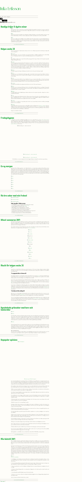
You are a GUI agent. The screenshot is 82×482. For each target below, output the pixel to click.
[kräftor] (12, 86)
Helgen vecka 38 (8, 49)
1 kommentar (21, 215)
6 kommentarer (22, 44)
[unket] (30, 254)
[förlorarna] (30, 229)
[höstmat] (12, 311)
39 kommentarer (21, 434)
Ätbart (18, 215)
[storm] (30, 258)
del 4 (34, 227)
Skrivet (18, 260)
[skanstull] (12, 104)
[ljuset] (12, 176)
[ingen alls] (30, 248)
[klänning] (12, 91)
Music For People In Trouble (37, 298)
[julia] (12, 28)
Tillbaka (5, 20)
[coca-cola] (30, 231)
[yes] (12, 267)
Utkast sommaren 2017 (10, 220)
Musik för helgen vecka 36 (12, 266)
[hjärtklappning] (30, 252)
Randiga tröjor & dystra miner (14, 27)
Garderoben (18, 44)
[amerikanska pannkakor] (15, 197)
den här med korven (14, 123)
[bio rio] (12, 95)
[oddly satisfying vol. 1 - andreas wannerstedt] (30, 154)
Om (0, 16)
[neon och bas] (30, 233)
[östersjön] (30, 256)
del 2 (30, 227)
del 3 (32, 227)
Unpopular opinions (9, 340)
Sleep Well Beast (22, 294)
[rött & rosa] (13, 53)
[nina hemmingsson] (30, 359)
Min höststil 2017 (8, 439)
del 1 (28, 227)
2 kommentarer (21, 335)
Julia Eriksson (10, 8)
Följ (2, 16)
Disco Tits (38, 275)
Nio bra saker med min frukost (14, 196)
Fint (18, 161)
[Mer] (1, 19)
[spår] (30, 250)
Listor (18, 434)
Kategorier (8, 16)
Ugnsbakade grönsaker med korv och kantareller (17, 309)
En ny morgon (6, 166)
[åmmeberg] (13, 83)
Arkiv (5, 16)
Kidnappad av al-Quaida (42, 105)
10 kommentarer (21, 260)
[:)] (11, 57)
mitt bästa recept (26, 205)
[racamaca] (12, 61)
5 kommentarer (21, 161)
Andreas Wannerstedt (44, 119)
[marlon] (12, 78)
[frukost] (12, 73)
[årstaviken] (13, 100)
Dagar (18, 113)
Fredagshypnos (7, 118)
